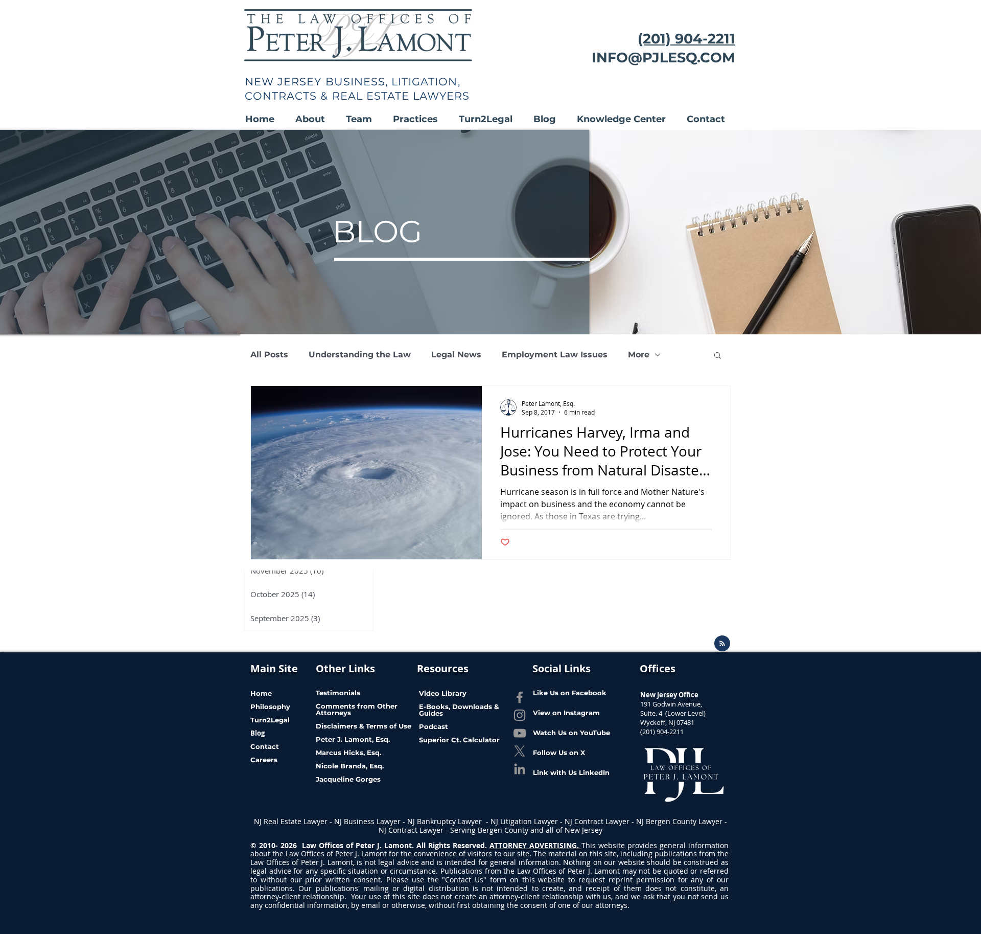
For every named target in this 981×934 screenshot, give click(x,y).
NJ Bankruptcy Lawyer (445, 821)
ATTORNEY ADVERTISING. (535, 845)
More (638, 354)
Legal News (456, 354)
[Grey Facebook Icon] (519, 697)
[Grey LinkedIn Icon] (519, 769)
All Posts (269, 354)
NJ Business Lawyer (367, 821)
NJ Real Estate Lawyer (292, 821)
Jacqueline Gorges (348, 779)
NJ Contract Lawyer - (600, 821)
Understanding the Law (360, 354)
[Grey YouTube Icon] (519, 733)
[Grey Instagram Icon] (519, 715)
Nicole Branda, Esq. (351, 766)
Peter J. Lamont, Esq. (353, 739)
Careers (263, 760)
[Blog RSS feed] (722, 643)
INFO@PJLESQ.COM (663, 57)
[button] (315, 119)
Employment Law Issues (555, 354)
